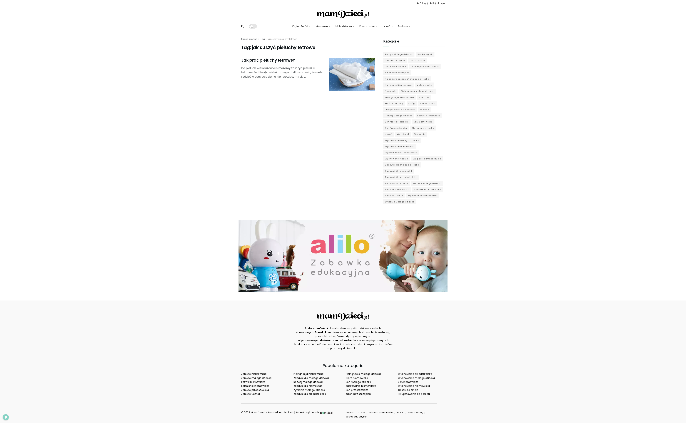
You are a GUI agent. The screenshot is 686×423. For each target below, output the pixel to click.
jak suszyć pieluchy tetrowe (282, 39)
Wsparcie (419, 134)
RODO (400, 412)
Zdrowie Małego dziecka (427, 183)
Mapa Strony (415, 412)
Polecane (424, 97)
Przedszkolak (367, 26)
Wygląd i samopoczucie (427, 158)
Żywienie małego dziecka (309, 390)
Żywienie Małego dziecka (399, 201)
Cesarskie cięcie (395, 60)
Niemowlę (322, 26)
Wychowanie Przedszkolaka (401, 152)
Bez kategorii (425, 54)
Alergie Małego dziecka (399, 54)
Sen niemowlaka (423, 121)
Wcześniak (403, 134)
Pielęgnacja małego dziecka (363, 374)
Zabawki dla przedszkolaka (401, 177)
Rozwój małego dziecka (308, 382)
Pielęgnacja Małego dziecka (417, 91)
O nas (362, 412)
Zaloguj (423, 3)
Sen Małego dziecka (397, 121)
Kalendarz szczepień (397, 72)
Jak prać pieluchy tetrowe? (268, 60)
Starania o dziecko (423, 128)
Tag (262, 39)
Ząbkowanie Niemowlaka (422, 195)
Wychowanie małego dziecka (416, 378)
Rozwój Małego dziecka (398, 115)
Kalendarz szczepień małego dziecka (407, 78)
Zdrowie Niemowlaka (397, 189)
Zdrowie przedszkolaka (255, 390)
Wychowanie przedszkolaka (415, 374)
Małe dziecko (343, 26)
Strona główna (249, 39)
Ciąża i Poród (300, 26)
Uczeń (386, 26)
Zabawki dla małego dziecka (402, 164)
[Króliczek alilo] (343, 255)
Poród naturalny (394, 103)
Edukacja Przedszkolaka (425, 66)
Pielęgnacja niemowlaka (309, 374)
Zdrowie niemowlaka (254, 374)
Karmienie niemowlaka (255, 386)
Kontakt (350, 412)
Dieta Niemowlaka (395, 66)
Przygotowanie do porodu (414, 394)
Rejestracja (438, 3)
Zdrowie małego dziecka (256, 378)
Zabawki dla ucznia (396, 183)
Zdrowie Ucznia (394, 195)
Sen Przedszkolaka (396, 128)
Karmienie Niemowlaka (398, 85)
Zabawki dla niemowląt (398, 171)
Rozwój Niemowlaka (428, 115)
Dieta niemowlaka (357, 378)
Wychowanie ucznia (396, 158)
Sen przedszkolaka (357, 390)
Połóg (411, 103)
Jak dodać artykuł (356, 416)
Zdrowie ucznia (250, 394)
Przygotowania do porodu (400, 109)
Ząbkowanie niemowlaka (361, 386)
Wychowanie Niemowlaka (400, 146)
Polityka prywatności (381, 412)
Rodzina (403, 26)
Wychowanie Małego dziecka (402, 140)
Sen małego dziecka (358, 382)
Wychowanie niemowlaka (414, 386)
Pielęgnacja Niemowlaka (399, 97)
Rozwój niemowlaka (253, 382)
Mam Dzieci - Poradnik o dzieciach (272, 412)
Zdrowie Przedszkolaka (427, 189)
